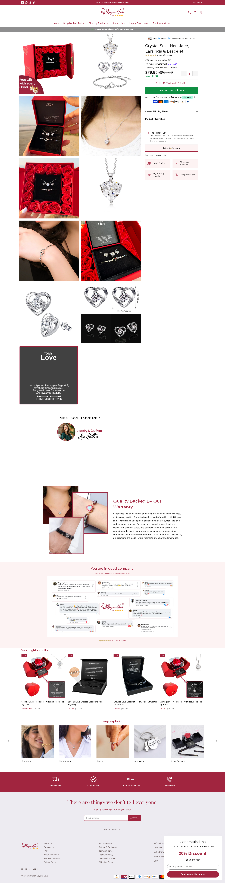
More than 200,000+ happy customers (112, 2)
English (196, 2)
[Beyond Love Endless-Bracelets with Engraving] (90, 676)
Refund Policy (50, 862)
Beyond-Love (42, 876)
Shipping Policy (106, 862)
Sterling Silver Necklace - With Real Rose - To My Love (42, 703)
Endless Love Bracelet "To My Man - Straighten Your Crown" (135, 703)
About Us (48, 843)
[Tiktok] (34, 2)
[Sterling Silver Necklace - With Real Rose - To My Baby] (182, 676)
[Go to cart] (200, 12)
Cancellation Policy (107, 858)
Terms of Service (52, 858)
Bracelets (26, 761)
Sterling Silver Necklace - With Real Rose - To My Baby (181, 703)
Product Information (155, 119)
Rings (98, 761)
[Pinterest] (30, 2)
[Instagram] (26, 2)
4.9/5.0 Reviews (164, 55)
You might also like (34, 650)
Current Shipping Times (156, 111)
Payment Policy (106, 854)
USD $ (35, 869)
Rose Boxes (177, 761)
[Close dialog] (219, 839)
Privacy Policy (105, 843)
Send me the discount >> (193, 874)
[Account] (195, 12)
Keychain (138, 761)
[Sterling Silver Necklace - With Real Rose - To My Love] (43, 676)
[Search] (189, 12)
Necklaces (64, 761)
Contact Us (49, 847)
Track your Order (52, 854)
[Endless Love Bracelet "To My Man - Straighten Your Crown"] (136, 676)
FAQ (46, 851)
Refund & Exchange (108, 847)
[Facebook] (22, 2)
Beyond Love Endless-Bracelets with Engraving (85, 703)
